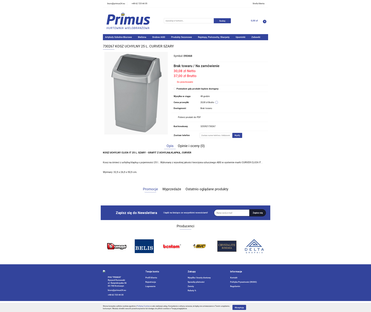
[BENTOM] (172, 246)
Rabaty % (192, 290)
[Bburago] (116, 246)
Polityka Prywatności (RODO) (243, 282)
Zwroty (191, 286)
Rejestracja (150, 282)
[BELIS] (144, 246)
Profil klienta (151, 277)
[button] (152, 272)
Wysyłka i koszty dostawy (199, 277)
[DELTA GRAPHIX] (254, 246)
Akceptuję (239, 307)
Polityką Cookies (143, 306)
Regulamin (235, 286)
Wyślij (237, 135)
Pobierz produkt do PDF (189, 117)
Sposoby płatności (196, 282)
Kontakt (233, 277)
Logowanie (150, 286)
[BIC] (199, 246)
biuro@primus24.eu (117, 290)
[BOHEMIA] (227, 246)
